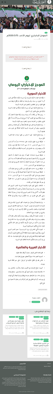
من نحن (49, 363)
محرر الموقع (44, 333)
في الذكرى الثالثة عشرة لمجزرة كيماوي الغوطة (41, 345)
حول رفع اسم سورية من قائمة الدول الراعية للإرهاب (15, 322)
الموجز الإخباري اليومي (42, 289)
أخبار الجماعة (46, 339)
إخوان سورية (36, 39)
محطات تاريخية (47, 366)
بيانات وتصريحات (36, 339)
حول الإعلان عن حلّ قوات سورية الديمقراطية (40, 322)
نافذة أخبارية (46, 318)
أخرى (46, 32)
